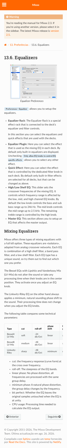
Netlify (57, 442)
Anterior (14, 416)
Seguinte (53, 416)
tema (47, 439)
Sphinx (27, 439)
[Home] (5, 44)
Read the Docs (17, 442)
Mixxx (35, 5)
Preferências (19, 45)
